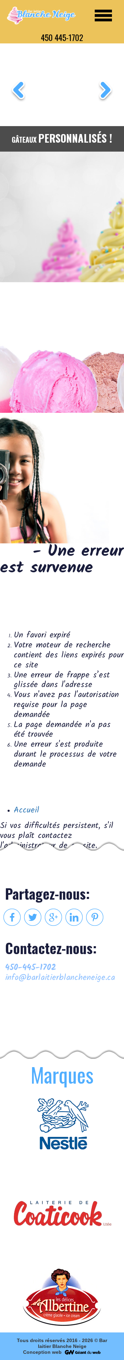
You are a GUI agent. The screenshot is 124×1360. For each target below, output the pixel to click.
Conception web (42, 1352)
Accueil (26, 810)
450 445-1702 (62, 37)
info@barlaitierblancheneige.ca (60, 978)
